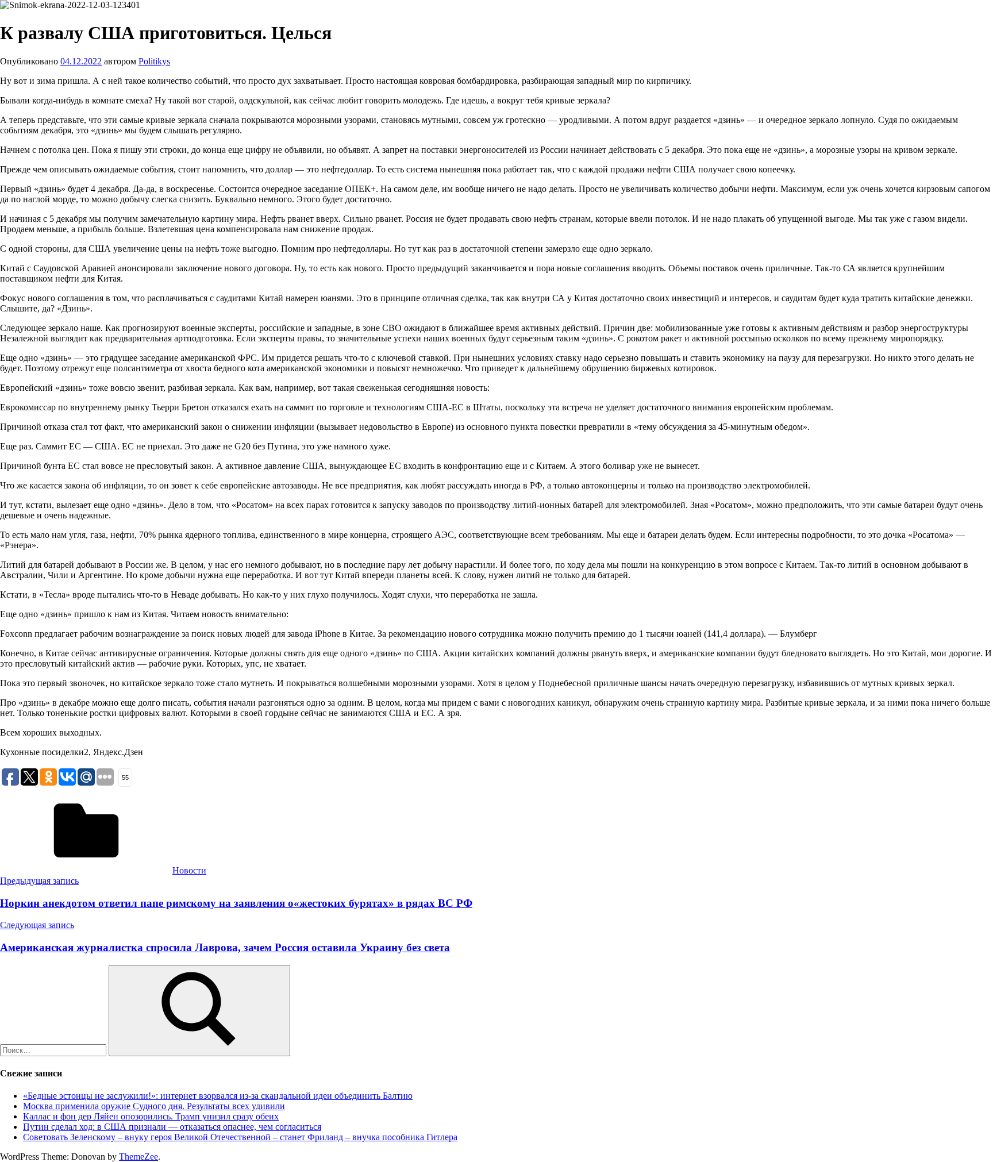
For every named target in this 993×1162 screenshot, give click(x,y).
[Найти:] (54, 1050)
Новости (189, 870)
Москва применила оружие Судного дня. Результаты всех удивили (154, 1106)
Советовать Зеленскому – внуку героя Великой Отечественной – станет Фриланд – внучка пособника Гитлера (240, 1137)
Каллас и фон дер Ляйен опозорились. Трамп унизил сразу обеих (151, 1116)
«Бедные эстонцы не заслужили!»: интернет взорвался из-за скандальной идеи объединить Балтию (218, 1096)
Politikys (154, 61)
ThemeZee (138, 1156)
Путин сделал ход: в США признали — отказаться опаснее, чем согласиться (172, 1127)
